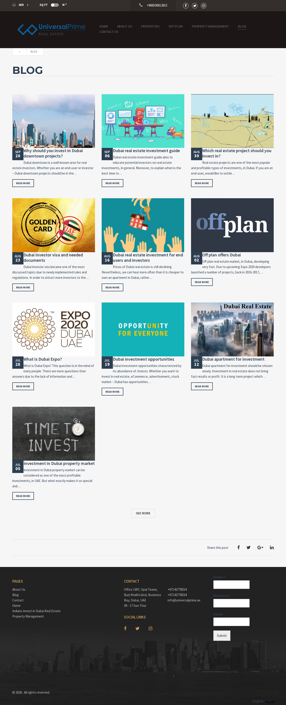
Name (219, 577)
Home (103, 26)
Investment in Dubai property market (59, 463)
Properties (150, 26)
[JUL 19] (143, 329)
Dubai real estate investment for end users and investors (148, 257)
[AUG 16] (143, 225)
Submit (222, 635)
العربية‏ (270, 701)
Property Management (210, 26)
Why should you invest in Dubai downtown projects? (53, 153)
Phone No (222, 595)
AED (21, 5)
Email (218, 614)
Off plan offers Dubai (221, 255)
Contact (18, 600)
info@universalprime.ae (184, 600)
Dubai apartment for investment (233, 359)
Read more (23, 183)
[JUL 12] (232, 329)
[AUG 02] (232, 225)
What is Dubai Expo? (42, 359)
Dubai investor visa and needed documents (53, 257)
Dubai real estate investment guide (146, 150)
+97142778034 (177, 589)
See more (143, 513)
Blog (242, 26)
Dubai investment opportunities (143, 359)
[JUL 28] (53, 329)
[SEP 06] (143, 121)
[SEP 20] (53, 121)
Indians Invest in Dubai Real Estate (36, 611)
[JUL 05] (53, 434)
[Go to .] (18, 51)
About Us (124, 26)
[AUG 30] (232, 121)
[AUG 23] (53, 225)
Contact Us (108, 32)
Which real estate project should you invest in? (236, 153)
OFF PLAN (175, 26)
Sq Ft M (53, 5)
